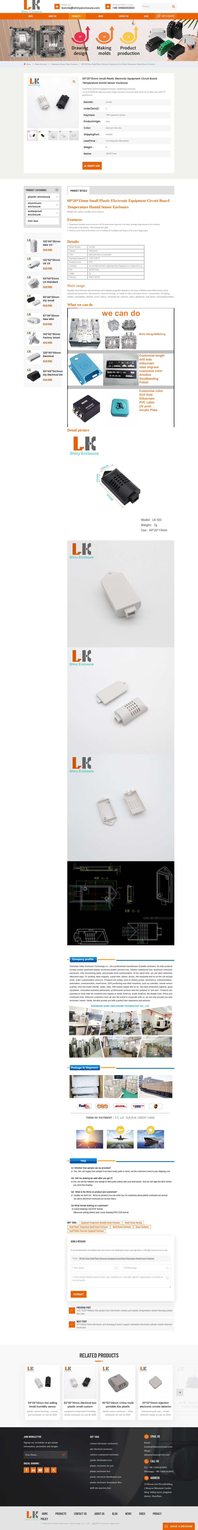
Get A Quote (168, 16)
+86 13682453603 (123, 6)
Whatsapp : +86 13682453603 (159, 1471)
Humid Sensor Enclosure (122, 1227)
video (142, 1513)
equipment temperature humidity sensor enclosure (100, 1222)
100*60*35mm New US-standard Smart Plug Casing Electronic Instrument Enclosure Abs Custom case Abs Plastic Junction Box (51, 243)
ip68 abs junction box (100, 1488)
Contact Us (80, 1513)
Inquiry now (93, 165)
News (101, 16)
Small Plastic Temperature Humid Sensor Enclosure (88, 1227)
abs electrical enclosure (101, 1449)
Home (30, 16)
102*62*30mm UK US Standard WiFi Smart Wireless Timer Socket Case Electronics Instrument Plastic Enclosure (51, 262)
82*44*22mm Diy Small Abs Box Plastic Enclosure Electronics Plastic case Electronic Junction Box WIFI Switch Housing (51, 299)
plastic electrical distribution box (105, 1477)
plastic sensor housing (133, 1222)
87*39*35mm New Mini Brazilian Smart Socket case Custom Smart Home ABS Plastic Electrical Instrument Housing (51, 317)
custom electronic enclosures (104, 1443)
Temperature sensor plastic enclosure (64, 64)
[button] (180, 1392)
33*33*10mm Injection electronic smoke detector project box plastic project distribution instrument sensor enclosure (155, 1405)
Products (76, 16)
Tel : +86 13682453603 (155, 1467)
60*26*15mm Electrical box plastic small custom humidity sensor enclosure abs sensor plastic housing (80, 1405)
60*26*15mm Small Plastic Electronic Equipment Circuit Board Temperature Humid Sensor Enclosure (116, 1258)
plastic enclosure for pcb (102, 1465)
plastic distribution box (101, 1460)
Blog (146, 16)
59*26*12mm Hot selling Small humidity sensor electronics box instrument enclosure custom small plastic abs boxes (42, 1405)
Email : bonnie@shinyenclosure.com (158, 1444)
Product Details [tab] (78, 190)
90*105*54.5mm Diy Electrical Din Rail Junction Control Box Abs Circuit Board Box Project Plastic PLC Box (53, 373)
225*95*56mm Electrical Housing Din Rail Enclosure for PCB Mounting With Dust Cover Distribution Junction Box (52, 354)
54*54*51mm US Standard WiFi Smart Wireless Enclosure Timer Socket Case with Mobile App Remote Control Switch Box (51, 280)
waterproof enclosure (35, 213)
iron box (33, 221)
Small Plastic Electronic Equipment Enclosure (86, 1231)
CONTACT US (123, 16)
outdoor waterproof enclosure (104, 1454)
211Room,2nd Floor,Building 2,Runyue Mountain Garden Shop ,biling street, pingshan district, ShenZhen (158, 1490)
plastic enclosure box (100, 1471)
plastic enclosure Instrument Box (106, 1482)
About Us (52, 16)
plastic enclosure (41, 64)
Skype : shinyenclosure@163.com (156, 1452)
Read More (47, 249)
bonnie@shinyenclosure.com (81, 6)
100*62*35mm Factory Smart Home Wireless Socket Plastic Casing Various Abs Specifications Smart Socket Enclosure (51, 336)
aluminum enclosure (34, 205)
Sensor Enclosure (142, 1227)
